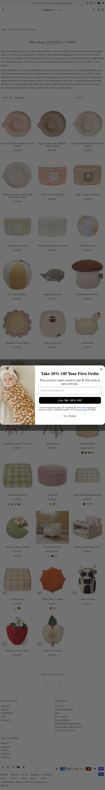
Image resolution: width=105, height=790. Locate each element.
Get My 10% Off (70, 400)
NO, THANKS (70, 416)
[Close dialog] (101, 369)
